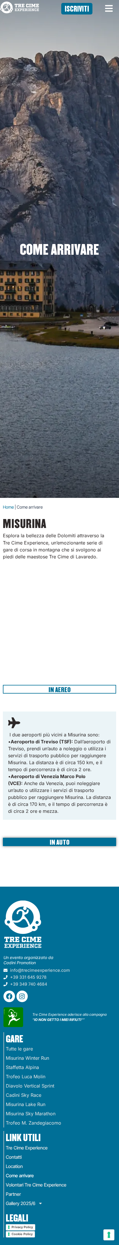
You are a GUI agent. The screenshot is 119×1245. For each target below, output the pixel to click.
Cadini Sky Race (23, 1095)
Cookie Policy (22, 1234)
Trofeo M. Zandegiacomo (33, 1123)
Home (8, 507)
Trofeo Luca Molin (25, 1076)
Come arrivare (20, 1175)
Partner (13, 1194)
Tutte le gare (19, 1049)
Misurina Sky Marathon (30, 1113)
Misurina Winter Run (27, 1058)
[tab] (59, 689)
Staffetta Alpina (22, 1067)
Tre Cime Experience (27, 1148)
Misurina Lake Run (25, 1104)
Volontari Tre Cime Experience (36, 1185)
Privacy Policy (22, 1227)
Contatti (14, 1157)
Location (14, 1166)
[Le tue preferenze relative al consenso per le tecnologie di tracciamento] (108, 1234)
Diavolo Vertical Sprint (30, 1086)
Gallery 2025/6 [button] (20, 1203)
